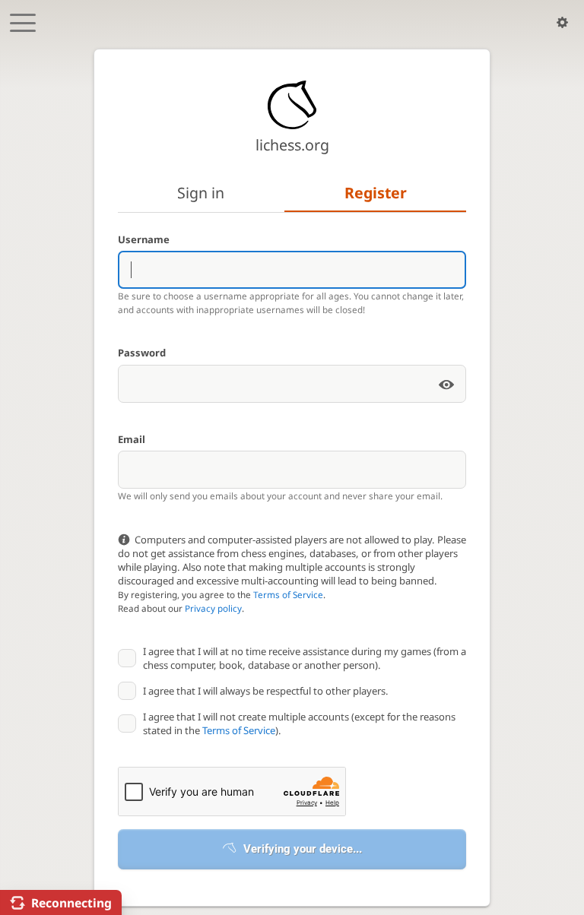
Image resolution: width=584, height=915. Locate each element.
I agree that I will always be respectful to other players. (266, 691)
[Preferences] (562, 23)
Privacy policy (213, 608)
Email (131, 439)
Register (375, 192)
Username (144, 239)
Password (142, 352)
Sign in (200, 192)
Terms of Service (288, 594)
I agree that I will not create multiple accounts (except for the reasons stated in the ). (299, 723)
